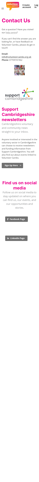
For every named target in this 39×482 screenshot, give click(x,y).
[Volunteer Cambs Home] (12, 6)
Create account (26, 6)
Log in (36, 6)
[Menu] (2, 9)
